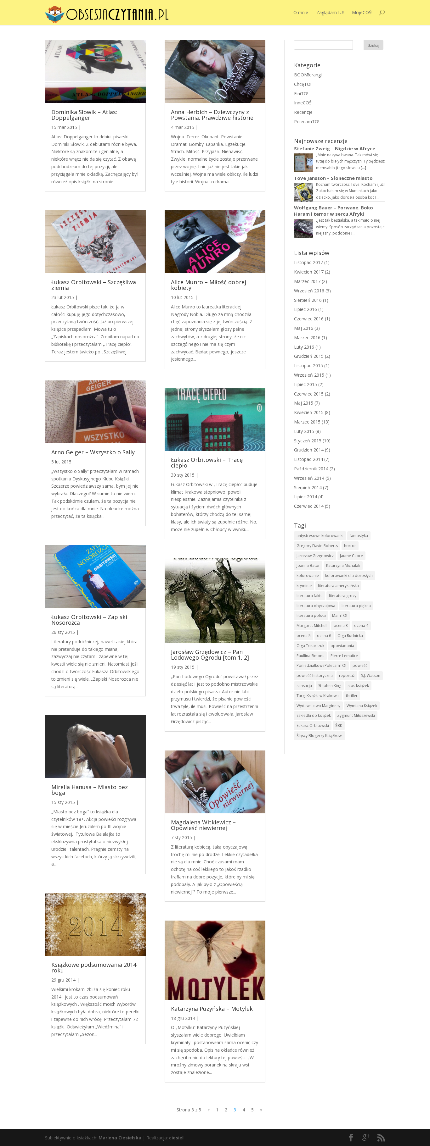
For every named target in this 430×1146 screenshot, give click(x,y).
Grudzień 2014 (309, 450)
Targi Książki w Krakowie (318, 695)
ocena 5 (304, 635)
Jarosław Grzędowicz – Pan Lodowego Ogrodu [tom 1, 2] (210, 654)
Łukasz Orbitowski (313, 725)
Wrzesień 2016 (309, 291)
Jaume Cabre (351, 555)
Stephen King (329, 685)
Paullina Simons (310, 655)
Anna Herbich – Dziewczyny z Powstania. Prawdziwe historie (212, 114)
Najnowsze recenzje (321, 141)
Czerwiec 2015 (309, 394)
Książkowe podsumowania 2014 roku (93, 967)
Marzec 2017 (307, 281)
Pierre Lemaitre (344, 655)
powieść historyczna (315, 675)
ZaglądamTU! (330, 12)
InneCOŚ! (303, 103)
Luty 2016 (304, 347)
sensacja (304, 685)
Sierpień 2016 (308, 300)
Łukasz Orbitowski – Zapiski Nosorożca (89, 619)
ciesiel (176, 1138)
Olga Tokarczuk (310, 645)
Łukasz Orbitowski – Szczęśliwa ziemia (93, 284)
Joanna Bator (308, 565)
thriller (352, 695)
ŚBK (338, 725)
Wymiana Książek (362, 705)
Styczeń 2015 (307, 441)
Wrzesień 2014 (309, 478)
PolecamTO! (306, 122)
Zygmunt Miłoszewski (356, 715)
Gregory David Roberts (317, 545)
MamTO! (339, 615)
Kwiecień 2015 (309, 412)
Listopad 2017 (308, 262)
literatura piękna (356, 605)
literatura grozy (342, 595)
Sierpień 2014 (308, 487)
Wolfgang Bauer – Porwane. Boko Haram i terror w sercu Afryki (333, 210)
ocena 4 (361, 625)
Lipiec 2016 (305, 309)
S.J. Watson (370, 675)
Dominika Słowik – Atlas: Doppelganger (84, 114)
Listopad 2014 (308, 459)
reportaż (347, 675)
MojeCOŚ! (362, 12)
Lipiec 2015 (305, 384)
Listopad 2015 (308, 365)
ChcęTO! (302, 84)
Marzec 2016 (307, 337)
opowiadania (342, 645)
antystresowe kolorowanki (320, 535)
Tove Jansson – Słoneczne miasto (333, 178)
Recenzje (303, 112)
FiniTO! (301, 94)
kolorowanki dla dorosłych (349, 575)
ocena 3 (341, 625)
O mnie (300, 12)
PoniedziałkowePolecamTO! (321, 665)
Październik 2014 (311, 469)
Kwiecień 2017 (309, 272)
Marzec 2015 (307, 422)
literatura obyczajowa (316, 605)
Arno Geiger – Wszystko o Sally (93, 452)
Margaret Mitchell (312, 625)
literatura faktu (310, 595)
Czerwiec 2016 (309, 319)
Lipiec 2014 (305, 497)
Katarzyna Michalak (343, 565)
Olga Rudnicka (350, 635)
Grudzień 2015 (309, 356)
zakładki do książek (314, 715)
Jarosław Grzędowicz (315, 555)
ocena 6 (324, 635)
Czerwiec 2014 (309, 506)
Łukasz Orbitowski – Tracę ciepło (207, 462)
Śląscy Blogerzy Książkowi (319, 735)
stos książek (358, 685)
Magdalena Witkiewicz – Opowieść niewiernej (203, 825)
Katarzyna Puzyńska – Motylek (212, 1008)
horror (350, 545)
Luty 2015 (304, 431)
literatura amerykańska (338, 585)
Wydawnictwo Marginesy (318, 705)
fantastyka (359, 535)
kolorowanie (308, 575)
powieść (360, 665)
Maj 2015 (303, 403)
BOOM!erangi (308, 75)
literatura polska (311, 615)
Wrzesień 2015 (309, 375)
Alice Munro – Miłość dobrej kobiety (208, 284)
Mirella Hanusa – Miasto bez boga (89, 789)
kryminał (304, 585)
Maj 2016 (303, 328)
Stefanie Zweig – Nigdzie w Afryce (334, 148)
